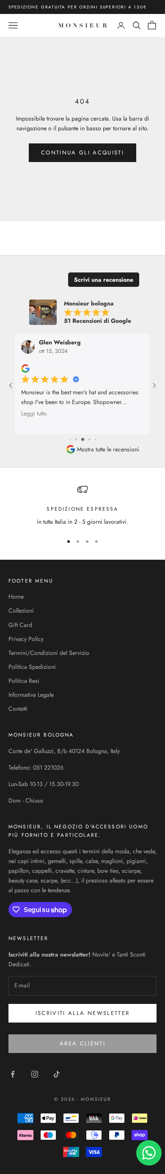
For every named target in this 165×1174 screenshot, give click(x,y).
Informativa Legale (31, 694)
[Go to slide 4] (70, 439)
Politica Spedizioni (32, 667)
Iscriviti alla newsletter (83, 1013)
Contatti (18, 708)
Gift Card (20, 625)
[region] (82, 505)
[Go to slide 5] (76, 439)
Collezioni (21, 610)
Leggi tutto (34, 413)
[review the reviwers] (25, 369)
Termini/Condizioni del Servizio (48, 653)
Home (16, 596)
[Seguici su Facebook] (12, 1074)
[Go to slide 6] (82, 439)
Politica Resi (23, 680)
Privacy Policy (26, 639)
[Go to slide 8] (95, 439)
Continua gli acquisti (82, 152)
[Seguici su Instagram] (34, 1074)
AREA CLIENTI (82, 1043)
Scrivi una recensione (103, 279)
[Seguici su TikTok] (56, 1074)
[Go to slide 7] (89, 439)
